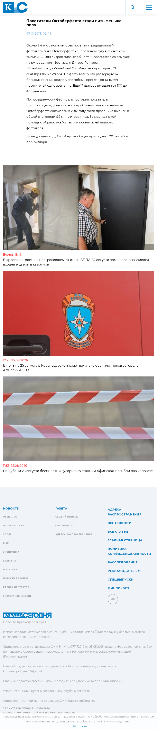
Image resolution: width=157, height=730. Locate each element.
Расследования (123, 562)
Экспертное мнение (17, 596)
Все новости (120, 523)
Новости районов (15, 578)
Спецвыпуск (64, 525)
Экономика (11, 552)
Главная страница (125, 540)
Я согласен (80, 726)
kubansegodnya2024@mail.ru (24, 671)
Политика (10, 569)
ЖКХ (6, 543)
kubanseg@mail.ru (81, 701)
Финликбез (118, 588)
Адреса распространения (73, 534)
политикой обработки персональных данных (107, 716)
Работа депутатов (16, 587)
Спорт (7, 534)
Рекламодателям (124, 571)
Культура (9, 560)
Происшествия (13, 525)
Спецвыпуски (121, 579)
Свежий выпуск (66, 516)
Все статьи (118, 531)
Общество (10, 516)
